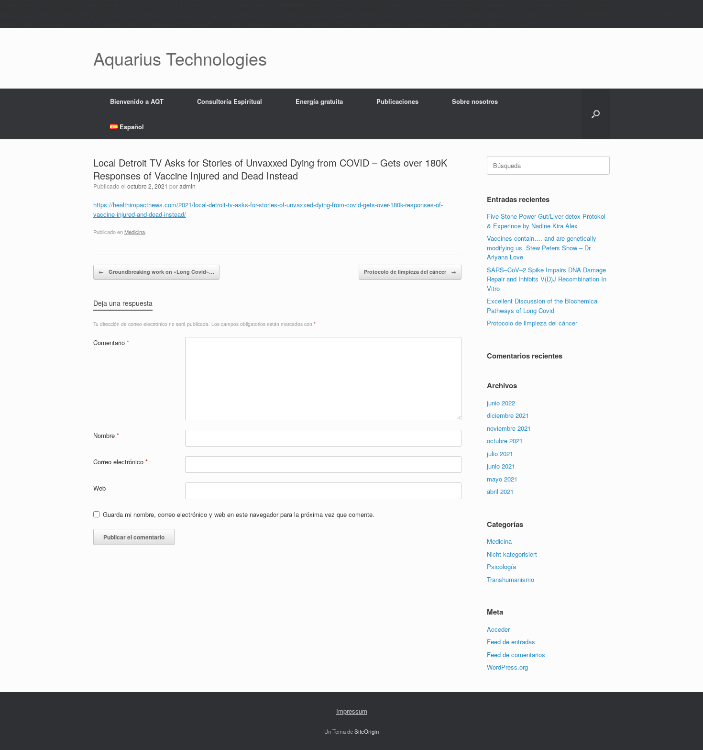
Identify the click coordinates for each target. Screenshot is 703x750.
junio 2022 (501, 402)
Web (99, 488)
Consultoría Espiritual (229, 101)
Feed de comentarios (516, 654)
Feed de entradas (511, 641)
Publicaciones (397, 101)
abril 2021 (500, 491)
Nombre (106, 435)
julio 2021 (500, 453)
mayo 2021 (502, 478)
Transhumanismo (510, 579)
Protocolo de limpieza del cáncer (410, 271)
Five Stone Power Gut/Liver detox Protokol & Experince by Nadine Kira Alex (546, 221)
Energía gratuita (319, 101)
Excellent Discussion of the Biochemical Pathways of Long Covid (543, 305)
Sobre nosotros (475, 101)
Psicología (501, 566)
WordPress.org (507, 667)
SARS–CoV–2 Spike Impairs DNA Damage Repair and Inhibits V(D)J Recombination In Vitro (546, 279)
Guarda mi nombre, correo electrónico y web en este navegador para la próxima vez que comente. (238, 514)
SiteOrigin (366, 731)
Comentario (111, 342)
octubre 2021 (505, 440)
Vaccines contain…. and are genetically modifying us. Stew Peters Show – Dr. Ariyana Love (541, 247)
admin (187, 186)
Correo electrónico (120, 461)
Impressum (351, 711)
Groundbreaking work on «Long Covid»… (156, 271)
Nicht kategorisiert (512, 554)
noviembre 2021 (509, 428)
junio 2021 (501, 465)
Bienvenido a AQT (137, 101)
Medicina (134, 231)
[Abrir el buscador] (596, 114)
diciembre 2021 (508, 415)
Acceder (498, 629)
